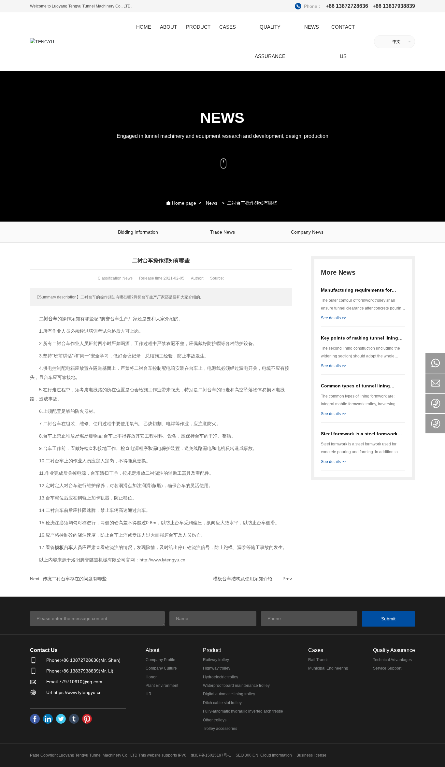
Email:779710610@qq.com (74, 681)
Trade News (222, 232)
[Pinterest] (87, 719)
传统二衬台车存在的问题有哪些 (75, 578)
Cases (315, 650)
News (211, 203)
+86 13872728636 (332, 6)
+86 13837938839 (394, 6)
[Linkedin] (48, 719)
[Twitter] (61, 719)
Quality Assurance (394, 650)
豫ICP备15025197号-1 (211, 755)
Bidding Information (138, 232)
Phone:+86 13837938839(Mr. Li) (79, 670)
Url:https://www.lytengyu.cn (74, 692)
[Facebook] (35, 719)
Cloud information (276, 755)
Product (212, 650)
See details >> (333, 318)
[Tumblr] (74, 719)
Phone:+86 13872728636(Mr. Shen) (83, 660)
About (152, 650)
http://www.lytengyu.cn (162, 559)
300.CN (251, 755)
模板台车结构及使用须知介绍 (242, 578)
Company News (307, 232)
